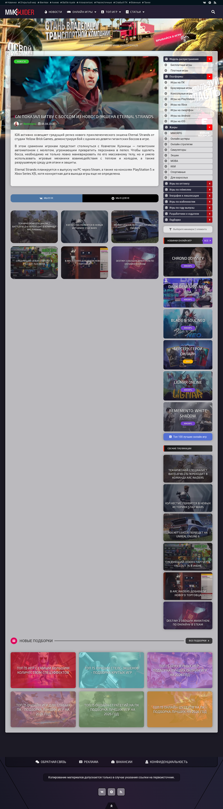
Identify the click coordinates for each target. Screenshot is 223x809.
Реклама (91, 762)
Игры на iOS (178, 121)
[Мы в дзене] (209, 2)
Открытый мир (28, 2)
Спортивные (178, 172)
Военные (136, 2)
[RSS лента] (215, 2)
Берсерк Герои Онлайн (188, 351)
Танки (147, 2)
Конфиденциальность (169, 762)
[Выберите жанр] (165, 133)
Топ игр (111, 12)
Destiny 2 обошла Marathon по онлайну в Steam (135, 262)
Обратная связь (53, 762)
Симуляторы (178, 149)
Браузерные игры (181, 88)
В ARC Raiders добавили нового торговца (84, 262)
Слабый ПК (121, 2)
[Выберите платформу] (165, 82)
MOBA (174, 160)
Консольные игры (181, 93)
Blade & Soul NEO (188, 320)
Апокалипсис (86, 2)
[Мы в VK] (204, 2)
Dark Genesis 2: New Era (187, 289)
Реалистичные (104, 2)
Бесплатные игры (181, 65)
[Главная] (19, 12)
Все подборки (197, 640)
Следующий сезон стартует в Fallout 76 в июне (34, 262)
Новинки (12, 2)
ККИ (173, 166)
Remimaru (30, 123)
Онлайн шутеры (180, 138)
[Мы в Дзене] (111, 792)
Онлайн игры (82, 12)
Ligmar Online (188, 382)
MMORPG (176, 133)
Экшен (175, 155)
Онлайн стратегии (181, 144)
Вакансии (124, 762)
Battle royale (68, 2)
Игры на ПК (178, 82)
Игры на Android (180, 115)
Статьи (135, 12)
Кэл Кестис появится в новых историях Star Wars (84, 227)
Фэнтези (44, 2)
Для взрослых (179, 177)
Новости (55, 12)
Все (206, 240)
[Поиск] (213, 11)
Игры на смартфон (182, 110)
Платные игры (179, 70)
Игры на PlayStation (183, 99)
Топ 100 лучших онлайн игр (190, 436)
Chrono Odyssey (188, 258)
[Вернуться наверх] (111, 805)
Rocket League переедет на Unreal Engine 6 (135, 227)
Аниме (55, 2)
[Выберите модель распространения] (165, 65)
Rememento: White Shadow (188, 413)
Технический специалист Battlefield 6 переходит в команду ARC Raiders (34, 226)
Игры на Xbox (179, 104)
